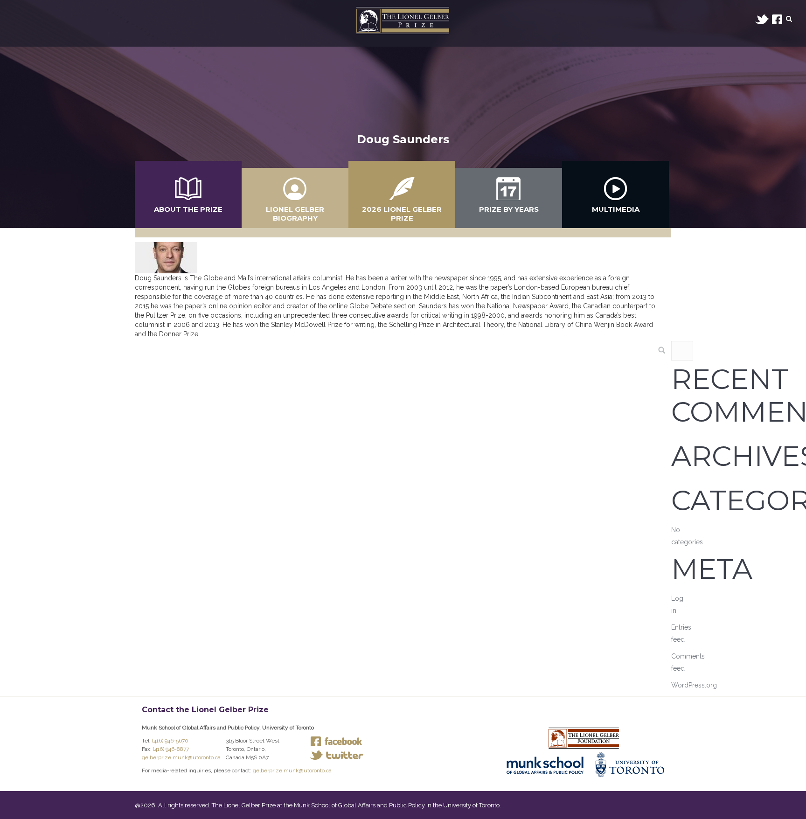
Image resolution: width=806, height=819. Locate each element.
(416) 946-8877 (171, 749)
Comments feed (688, 662)
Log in (677, 604)
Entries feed (681, 633)
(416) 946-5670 (170, 740)
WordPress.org (694, 685)
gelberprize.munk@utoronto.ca (181, 757)
